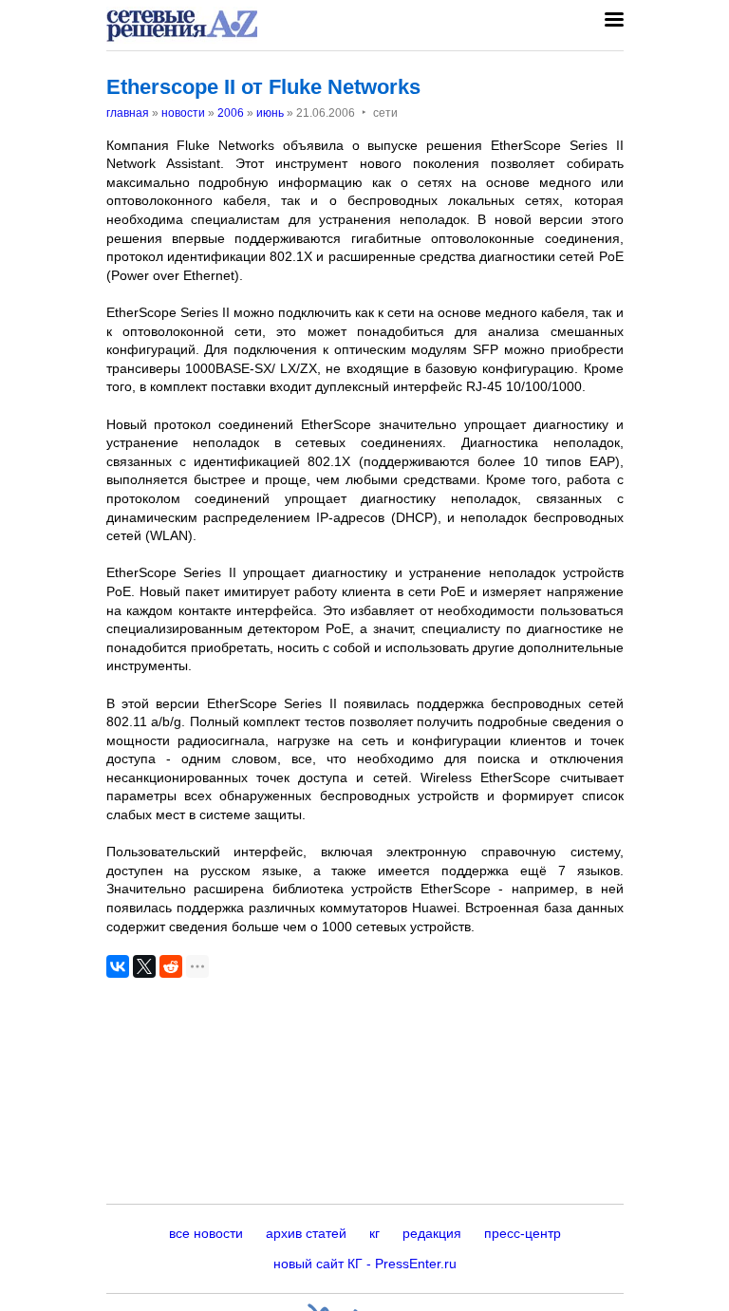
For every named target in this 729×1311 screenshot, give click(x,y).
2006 (230, 113)
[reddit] (170, 966)
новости (183, 113)
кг (374, 1233)
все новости (206, 1233)
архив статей (306, 1233)
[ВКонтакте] (117, 966)
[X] (144, 966)
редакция (431, 1233)
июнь (270, 113)
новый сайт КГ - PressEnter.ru (365, 1263)
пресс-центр (522, 1233)
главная (127, 113)
